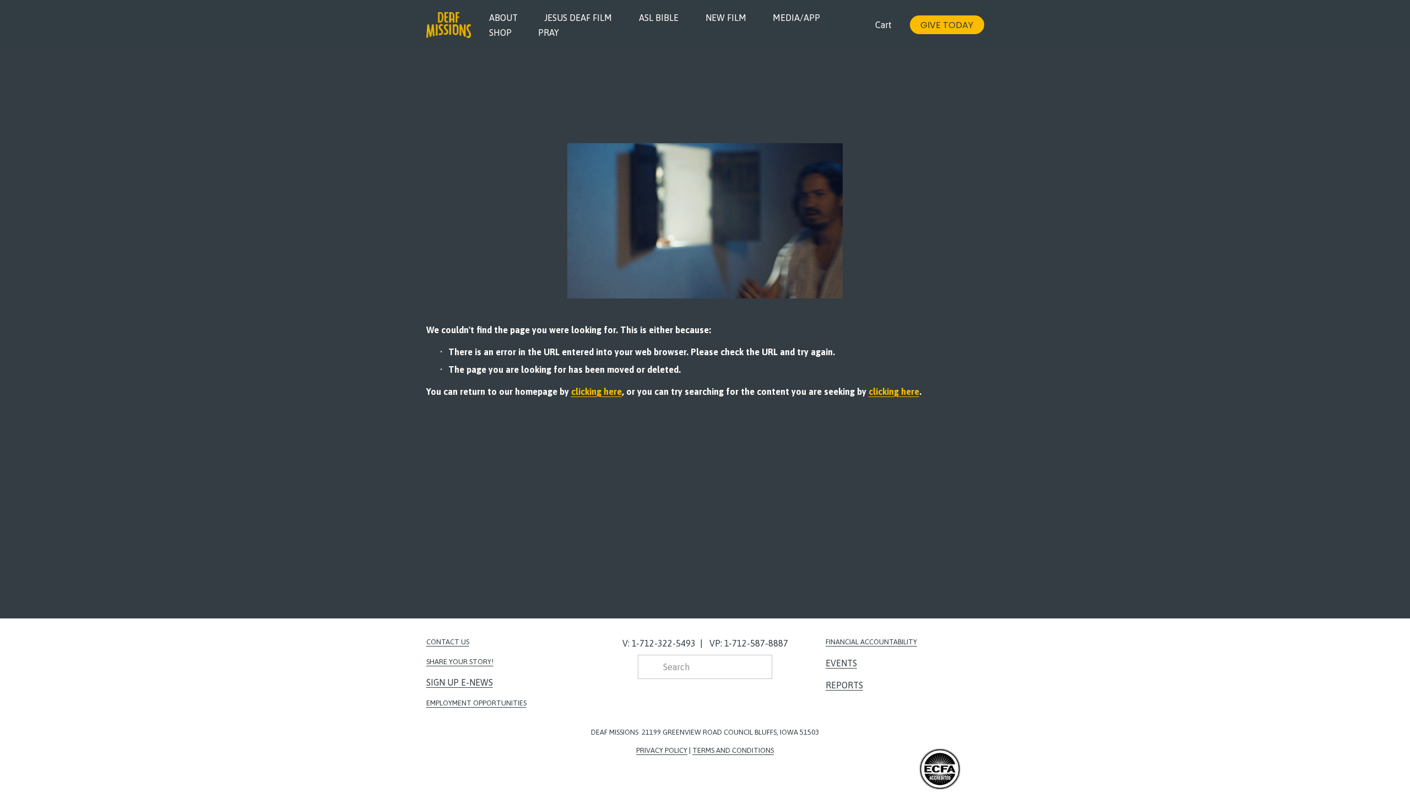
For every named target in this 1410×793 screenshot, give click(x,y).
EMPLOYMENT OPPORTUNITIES (476, 703)
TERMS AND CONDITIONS (733, 750)
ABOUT (503, 18)
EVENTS (841, 663)
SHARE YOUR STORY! (460, 662)
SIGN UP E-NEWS (459, 682)
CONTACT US (447, 642)
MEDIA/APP (796, 18)
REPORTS (844, 685)
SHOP (500, 32)
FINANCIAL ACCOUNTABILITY (871, 642)
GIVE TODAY (946, 25)
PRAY (548, 32)
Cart (883, 25)
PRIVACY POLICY (661, 750)
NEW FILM (726, 18)
